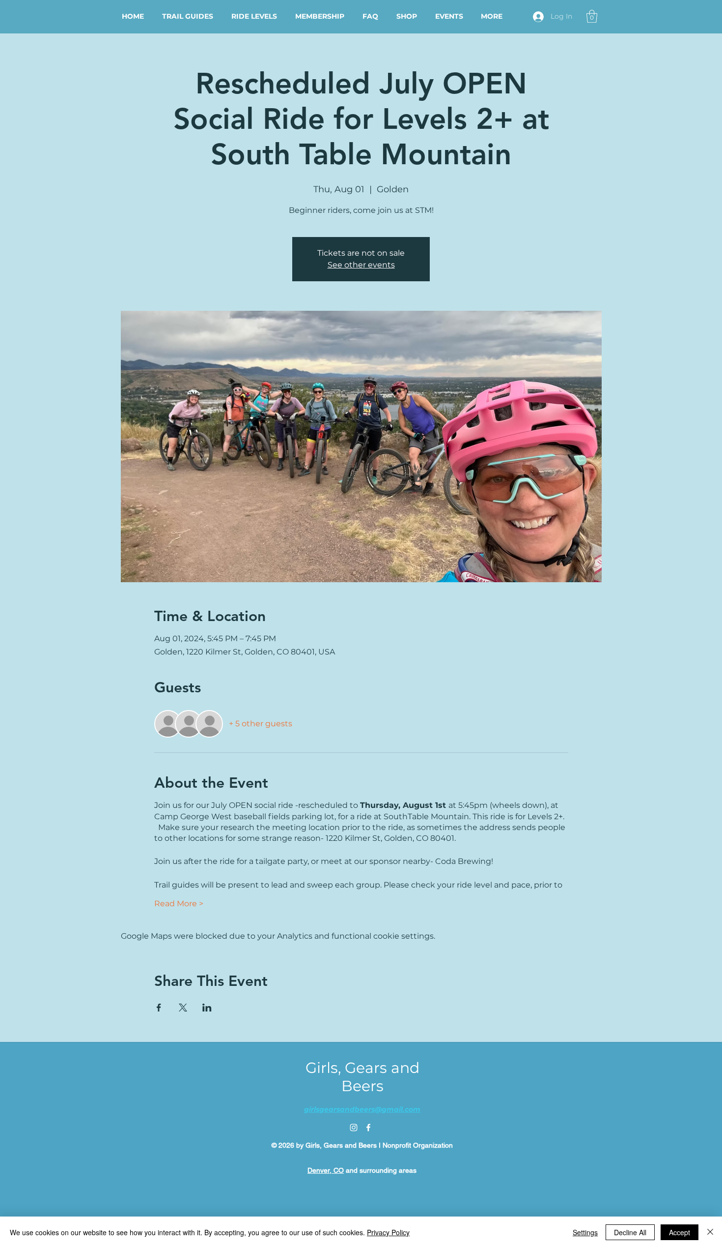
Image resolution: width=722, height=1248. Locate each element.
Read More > (178, 903)
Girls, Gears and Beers (362, 1077)
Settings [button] (585, 1232)
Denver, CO (325, 1170)
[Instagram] (354, 1127)
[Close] (710, 1232)
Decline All (630, 1232)
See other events (361, 264)
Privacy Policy (388, 1232)
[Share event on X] (183, 1007)
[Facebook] (368, 1127)
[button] (591, 16)
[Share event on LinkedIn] (207, 1007)
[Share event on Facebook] (159, 1007)
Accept (679, 1232)
